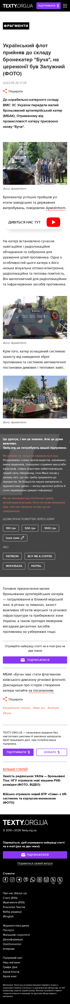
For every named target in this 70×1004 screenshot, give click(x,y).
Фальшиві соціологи (16, 935)
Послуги (8, 930)
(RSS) (14, 898)
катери (54, 708)
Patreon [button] (12, 556)
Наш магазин (11, 962)
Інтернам (9, 949)
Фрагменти (10, 902)
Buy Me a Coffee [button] (40, 556)
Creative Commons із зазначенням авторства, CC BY (39, 988)
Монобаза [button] (14, 566)
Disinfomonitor (12, 944)
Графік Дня (10, 967)
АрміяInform (55, 208)
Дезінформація (13, 939)
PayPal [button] (36, 566)
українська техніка (17, 708)
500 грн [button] (30, 528)
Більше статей (15, 769)
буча (8, 713)
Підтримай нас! (12, 958)
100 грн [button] (11, 528)
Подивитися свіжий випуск (35, 863)
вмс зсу (40, 708)
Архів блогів (11, 972)
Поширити (15, 91)
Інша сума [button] (12, 538)
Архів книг (10, 976)
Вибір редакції (12, 912)
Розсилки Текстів (14, 907)
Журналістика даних (16, 925)
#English (8, 916)
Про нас (8, 893)
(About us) (20, 893)
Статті (6, 898)
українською (28, 990)
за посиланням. (41, 690)
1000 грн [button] (50, 528)
